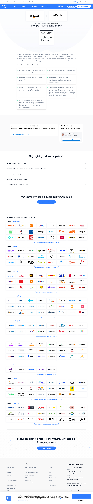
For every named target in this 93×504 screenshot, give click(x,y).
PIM (14, 365)
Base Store (51, 483)
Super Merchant (52, 485)
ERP (26, 477)
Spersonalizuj (81, 500)
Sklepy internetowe (29, 470)
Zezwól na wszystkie (82, 496)
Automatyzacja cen (11, 488)
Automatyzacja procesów (12, 483)
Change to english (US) (71, 1)
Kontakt (50, 467)
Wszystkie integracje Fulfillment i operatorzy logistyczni (46, 399)
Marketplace (16, 221)
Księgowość (9, 477)
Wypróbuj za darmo (83, 6)
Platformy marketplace (30, 467)
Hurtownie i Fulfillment (30, 483)
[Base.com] (6, 6)
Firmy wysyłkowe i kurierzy (31, 472)
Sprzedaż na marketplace (12, 480)
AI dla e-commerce (11, 490)
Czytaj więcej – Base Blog (73, 490)
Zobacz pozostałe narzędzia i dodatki (46, 361)
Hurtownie (16, 403)
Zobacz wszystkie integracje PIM (46, 374)
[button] (62, 6)
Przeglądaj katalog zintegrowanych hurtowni (46, 424)
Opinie (50, 475)
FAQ (50, 472)
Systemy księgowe (18, 296)
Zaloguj (72, 6)
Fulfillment (16, 378)
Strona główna (38, 23)
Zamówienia (9, 470)
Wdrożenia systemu (53, 477)
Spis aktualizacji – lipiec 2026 (74, 467)
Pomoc (50, 470)
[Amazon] (35, 16)
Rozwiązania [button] (24, 6)
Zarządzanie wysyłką (11, 485)
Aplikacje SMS (17, 321)
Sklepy (15, 246)
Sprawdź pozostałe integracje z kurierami (46, 292)
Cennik (42, 6)
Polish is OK (83, 1)
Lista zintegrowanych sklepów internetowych (46, 267)
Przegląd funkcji (10, 467)
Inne (14, 340)
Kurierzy (15, 271)
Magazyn (9, 472)
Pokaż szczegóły (22, 500)
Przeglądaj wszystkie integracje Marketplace (46, 242)
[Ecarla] (58, 16)
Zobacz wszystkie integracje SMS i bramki (46, 336)
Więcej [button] (48, 6)
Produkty (9, 475)
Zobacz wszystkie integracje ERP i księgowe (46, 317)
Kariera (50, 480)
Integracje (34, 6)
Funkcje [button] (15, 6)
